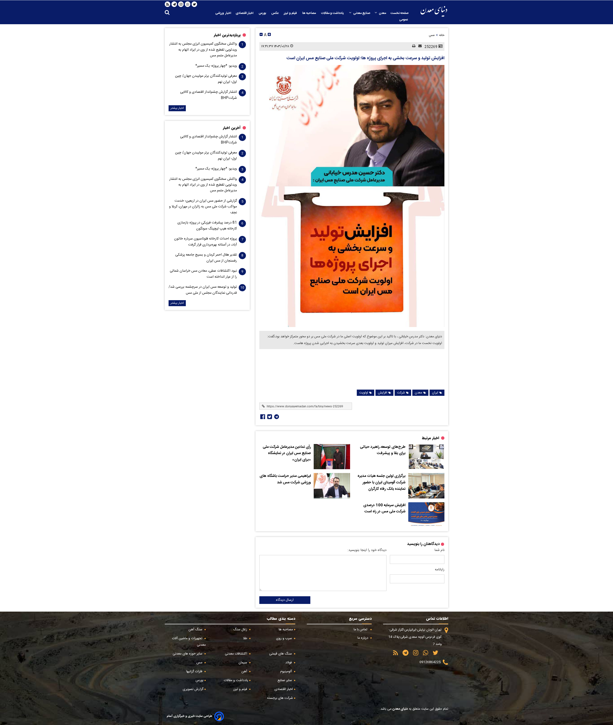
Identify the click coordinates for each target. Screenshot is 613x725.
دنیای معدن (400, 709)
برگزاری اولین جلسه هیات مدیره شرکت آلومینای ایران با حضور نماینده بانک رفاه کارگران (381, 482)
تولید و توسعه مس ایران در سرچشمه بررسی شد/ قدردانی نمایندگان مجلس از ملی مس (203, 290)
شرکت (401, 392)
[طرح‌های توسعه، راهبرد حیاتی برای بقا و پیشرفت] (426, 456)
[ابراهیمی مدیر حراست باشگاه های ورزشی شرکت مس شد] (332, 485)
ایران (435, 392)
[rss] (167, 4)
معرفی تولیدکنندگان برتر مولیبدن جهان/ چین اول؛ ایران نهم (206, 79)
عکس (275, 13)
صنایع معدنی (361, 13)
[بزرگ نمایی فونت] (269, 35)
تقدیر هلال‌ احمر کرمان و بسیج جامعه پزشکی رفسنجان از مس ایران (206, 257)
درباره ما (363, 638)
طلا (245, 638)
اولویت (363, 392)
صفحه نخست (400, 13)
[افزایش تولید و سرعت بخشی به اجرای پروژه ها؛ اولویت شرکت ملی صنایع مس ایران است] (351, 196)
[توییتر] (194, 4)
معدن (382, 13)
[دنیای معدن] (434, 11)
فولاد (289, 663)
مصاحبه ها (309, 13)
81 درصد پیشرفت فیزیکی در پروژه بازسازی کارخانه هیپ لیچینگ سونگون (207, 225)
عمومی (404, 19)
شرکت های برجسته (280, 698)
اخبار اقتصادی (245, 13)
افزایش (382, 392)
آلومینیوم (286, 671)
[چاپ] (412, 46)
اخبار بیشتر (177, 108)
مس (199, 663)
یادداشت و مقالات (333, 13)
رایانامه (439, 570)
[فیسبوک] (262, 416)
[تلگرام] (174, 4)
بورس (263, 13)
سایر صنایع (285, 680)
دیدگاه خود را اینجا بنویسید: (366, 550)
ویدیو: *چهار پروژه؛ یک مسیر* (216, 66)
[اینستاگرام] (181, 4)
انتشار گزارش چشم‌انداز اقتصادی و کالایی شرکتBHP (208, 95)
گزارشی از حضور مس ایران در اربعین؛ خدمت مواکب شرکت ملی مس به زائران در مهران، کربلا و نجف (203, 207)
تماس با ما (361, 629)
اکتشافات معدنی (236, 654)
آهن (244, 671)
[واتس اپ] (187, 4)
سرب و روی (284, 638)
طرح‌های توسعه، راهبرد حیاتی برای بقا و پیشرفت (382, 450)
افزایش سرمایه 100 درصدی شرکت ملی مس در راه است (384, 508)
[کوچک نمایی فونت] (261, 35)
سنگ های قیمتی (281, 654)
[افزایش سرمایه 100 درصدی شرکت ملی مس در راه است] (426, 515)
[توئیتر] (269, 416)
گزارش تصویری (193, 689)
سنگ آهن (195, 629)
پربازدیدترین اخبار (227, 35)
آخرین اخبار (232, 128)
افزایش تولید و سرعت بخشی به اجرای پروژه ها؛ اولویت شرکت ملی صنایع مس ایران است (365, 58)
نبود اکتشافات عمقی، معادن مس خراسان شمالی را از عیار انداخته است (203, 274)
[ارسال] (418, 46)
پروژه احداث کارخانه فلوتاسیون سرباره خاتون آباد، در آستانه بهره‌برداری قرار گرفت (205, 241)
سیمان (243, 663)
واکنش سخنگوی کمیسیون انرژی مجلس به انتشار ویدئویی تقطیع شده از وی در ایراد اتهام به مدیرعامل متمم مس (203, 49)
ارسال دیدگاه (285, 600)
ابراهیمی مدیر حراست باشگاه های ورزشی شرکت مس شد (285, 479)
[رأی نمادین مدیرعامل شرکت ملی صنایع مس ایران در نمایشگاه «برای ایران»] (332, 456)
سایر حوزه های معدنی (188, 654)
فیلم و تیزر (291, 13)
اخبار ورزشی (223, 13)
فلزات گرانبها (194, 671)
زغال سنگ (240, 629)
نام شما (439, 550)
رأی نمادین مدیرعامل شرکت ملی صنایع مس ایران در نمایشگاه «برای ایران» (287, 453)
